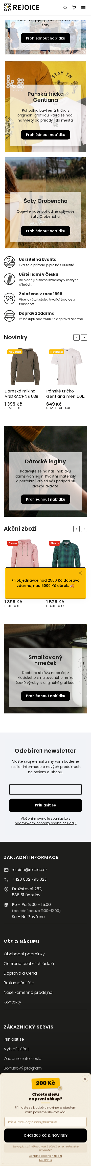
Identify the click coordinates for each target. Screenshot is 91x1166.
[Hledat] (65, 7)
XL (19, 407)
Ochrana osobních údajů (29, 963)
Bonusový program (23, 1068)
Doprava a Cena (20, 973)
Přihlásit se (45, 805)
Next (85, 337)
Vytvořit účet (16, 1049)
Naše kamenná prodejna (28, 992)
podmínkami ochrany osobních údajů (46, 823)
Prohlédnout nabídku (45, 38)
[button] (8, 38)
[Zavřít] (85, 1079)
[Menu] (83, 8)
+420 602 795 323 (29, 879)
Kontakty (12, 1002)
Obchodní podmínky (24, 954)
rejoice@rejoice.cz (30, 870)
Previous (77, 337)
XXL (26, 407)
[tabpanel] (25, 380)
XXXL (20, 605)
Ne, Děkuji (45, 1160)
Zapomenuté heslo (22, 1058)
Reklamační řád (19, 983)
